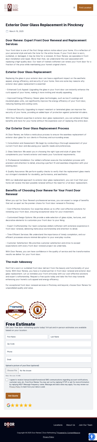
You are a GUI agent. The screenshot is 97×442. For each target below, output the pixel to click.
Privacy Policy (14, 387)
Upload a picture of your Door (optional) (22, 365)
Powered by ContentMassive (68, 433)
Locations (58, 425)
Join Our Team (85, 425)
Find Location (85, 7)
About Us (70, 425)
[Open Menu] (74, 7)
